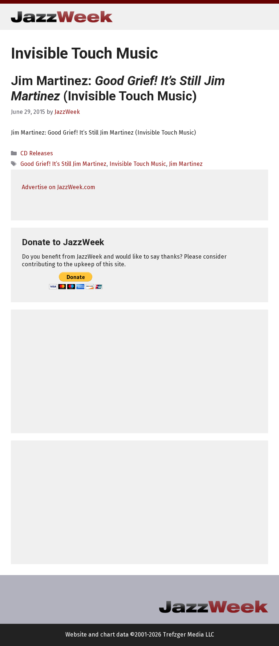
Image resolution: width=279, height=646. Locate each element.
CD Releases (36, 153)
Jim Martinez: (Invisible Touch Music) (118, 88)
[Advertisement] (139, 371)
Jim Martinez (186, 163)
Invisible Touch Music (137, 163)
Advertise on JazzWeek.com (58, 187)
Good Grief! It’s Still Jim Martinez (63, 163)
